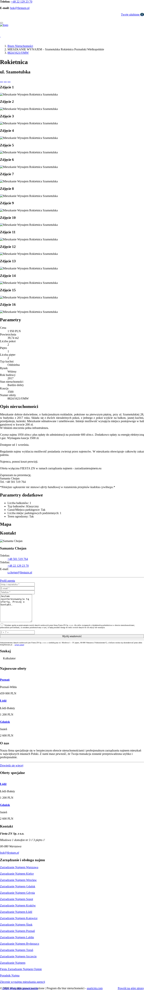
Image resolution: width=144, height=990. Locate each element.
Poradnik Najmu (10, 975)
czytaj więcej (19, 645)
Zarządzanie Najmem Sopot (16, 899)
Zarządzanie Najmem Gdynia (17, 892)
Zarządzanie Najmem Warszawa (19, 867)
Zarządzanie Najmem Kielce (17, 873)
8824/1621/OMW (18, 52)
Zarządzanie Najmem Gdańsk (17, 886)
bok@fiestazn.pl (19, 8)
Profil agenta (7, 580)
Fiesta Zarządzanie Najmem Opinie (21, 969)
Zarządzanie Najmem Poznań (17, 931)
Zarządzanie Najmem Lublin (17, 937)
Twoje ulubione (132, 14)
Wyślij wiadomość (72, 636)
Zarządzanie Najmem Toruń (16, 950)
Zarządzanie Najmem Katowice (19, 918)
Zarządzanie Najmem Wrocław (18, 880)
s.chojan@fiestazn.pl (20, 572)
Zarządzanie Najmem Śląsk (16, 924)
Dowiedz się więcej (11, 765)
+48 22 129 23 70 (21, 1)
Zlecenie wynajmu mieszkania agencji (22, 981)
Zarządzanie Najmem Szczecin (18, 956)
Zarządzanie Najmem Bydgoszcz (19, 943)
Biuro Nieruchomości (20, 46)
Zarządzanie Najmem (12, 962)
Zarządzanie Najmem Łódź (16, 911)
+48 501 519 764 (18, 559)
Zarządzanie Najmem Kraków (18, 905)
